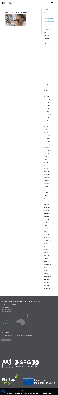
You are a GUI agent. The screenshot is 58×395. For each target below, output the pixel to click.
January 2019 (46, 138)
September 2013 (47, 276)
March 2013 (46, 285)
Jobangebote (46, 38)
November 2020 (47, 75)
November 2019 (47, 108)
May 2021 (46, 61)
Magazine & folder (47, 12)
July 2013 (46, 282)
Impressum (23, 390)
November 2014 (47, 258)
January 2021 (46, 69)
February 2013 (47, 288)
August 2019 (46, 117)
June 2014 (46, 267)
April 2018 (46, 165)
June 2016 (46, 225)
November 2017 (47, 180)
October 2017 (46, 183)
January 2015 (46, 255)
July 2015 (46, 243)
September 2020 (47, 78)
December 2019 (47, 105)
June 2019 (46, 123)
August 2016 (46, 219)
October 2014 (46, 261)
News (45, 32)
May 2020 (46, 90)
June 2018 (46, 159)
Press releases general (48, 18)
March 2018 (46, 168)
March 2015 (46, 252)
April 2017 (46, 201)
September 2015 (47, 240)
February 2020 (47, 99)
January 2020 (46, 102)
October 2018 (46, 147)
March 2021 (46, 67)
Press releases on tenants (49, 21)
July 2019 (46, 120)
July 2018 (46, 156)
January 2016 (46, 234)
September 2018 (47, 150)
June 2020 (46, 87)
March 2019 (46, 132)
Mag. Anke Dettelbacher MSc (8, 309)
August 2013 (46, 279)
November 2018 (47, 144)
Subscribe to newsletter (6, 340)
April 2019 (46, 129)
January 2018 (46, 174)
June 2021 (46, 57)
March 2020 (46, 96)
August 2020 (46, 81)
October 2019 (46, 111)
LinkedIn (48, 3)
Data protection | (32, 390)
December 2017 (47, 177)
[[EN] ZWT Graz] (8, 2)
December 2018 (47, 141)
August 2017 (46, 189)
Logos (45, 15)
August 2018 (46, 153)
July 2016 (46, 222)
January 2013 (46, 291)
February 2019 (47, 135)
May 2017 (46, 198)
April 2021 (46, 63)
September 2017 (47, 186)
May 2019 (46, 126)
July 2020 (46, 84)
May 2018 (46, 162)
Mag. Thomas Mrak (6, 311)
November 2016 (47, 216)
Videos (45, 24)
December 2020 (47, 73)
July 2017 (46, 192)
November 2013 (47, 273)
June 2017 (46, 195)
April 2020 (46, 93)
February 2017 (47, 207)
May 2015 (46, 246)
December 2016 (47, 213)
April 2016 (46, 228)
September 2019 (47, 114)
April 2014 (46, 270)
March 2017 (46, 204)
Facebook (52, 3)
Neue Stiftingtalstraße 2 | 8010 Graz (10, 304)
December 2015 (47, 237)
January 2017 (46, 210)
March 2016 (46, 231)
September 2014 (47, 264)
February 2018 (47, 171)
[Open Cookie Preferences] (3, 393)
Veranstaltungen (47, 35)
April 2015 (46, 249)
